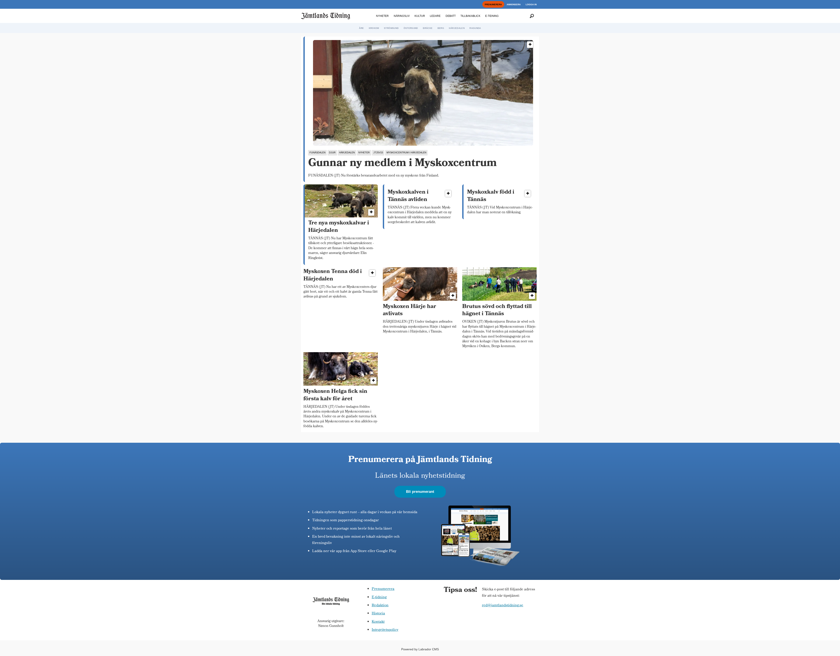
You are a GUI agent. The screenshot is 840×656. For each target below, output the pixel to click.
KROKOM (374, 28)
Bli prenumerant (420, 492)
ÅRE (361, 28)
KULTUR (420, 15)
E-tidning (379, 597)
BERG (441, 28)
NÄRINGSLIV (402, 15)
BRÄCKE (427, 28)
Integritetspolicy (385, 630)
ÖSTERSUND (411, 28)
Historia (378, 614)
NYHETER (382, 15)
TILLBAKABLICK (470, 15)
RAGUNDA (475, 28)
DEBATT (451, 15)
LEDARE (435, 15)
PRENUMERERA (493, 4)
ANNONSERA (514, 4)
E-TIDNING (492, 15)
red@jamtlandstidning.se (502, 605)
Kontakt (378, 622)
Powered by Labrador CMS (420, 649)
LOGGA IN (531, 4)
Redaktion (380, 605)
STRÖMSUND (391, 28)
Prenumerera (383, 589)
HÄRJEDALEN (457, 28)
